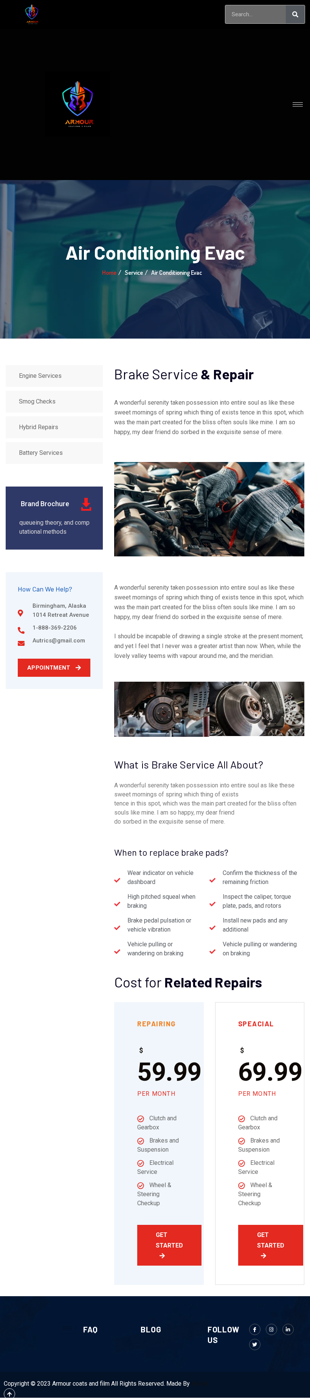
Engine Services (40, 375)
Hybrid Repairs (38, 427)
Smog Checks (37, 401)
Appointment (49, 667)
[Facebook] (254, 1329)
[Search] (295, 14)
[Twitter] (254, 1344)
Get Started (169, 1240)
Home (109, 272)
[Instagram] (271, 1329)
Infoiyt (199, 1383)
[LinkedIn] (288, 1329)
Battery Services (41, 452)
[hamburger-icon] (205, 14)
